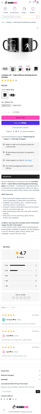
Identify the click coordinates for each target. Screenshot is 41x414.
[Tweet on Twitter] (16, 131)
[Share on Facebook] (13, 131)
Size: (7, 102)
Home (2, 22)
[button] (38, 2)
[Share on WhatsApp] (21, 131)
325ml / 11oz (6, 105)
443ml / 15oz (17, 105)
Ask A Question (29, 131)
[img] (7, 80)
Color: (7, 90)
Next (38, 44)
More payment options (20, 127)
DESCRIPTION (7, 176)
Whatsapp (28, 160)
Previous (2, 44)
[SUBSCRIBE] (38, 391)
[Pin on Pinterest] (18, 131)
